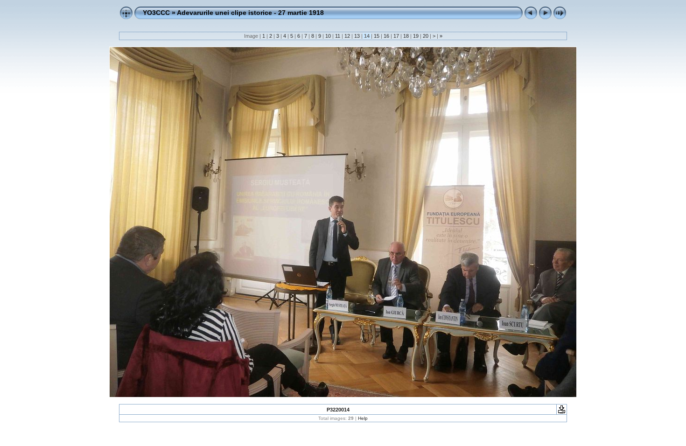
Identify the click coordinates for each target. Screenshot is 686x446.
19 (416, 36)
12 (347, 36)
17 (396, 36)
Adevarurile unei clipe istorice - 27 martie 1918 (250, 12)
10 (328, 36)
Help (363, 418)
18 (406, 36)
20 (425, 36)
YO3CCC (156, 12)
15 (376, 36)
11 (338, 36)
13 (357, 36)
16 (386, 36)
